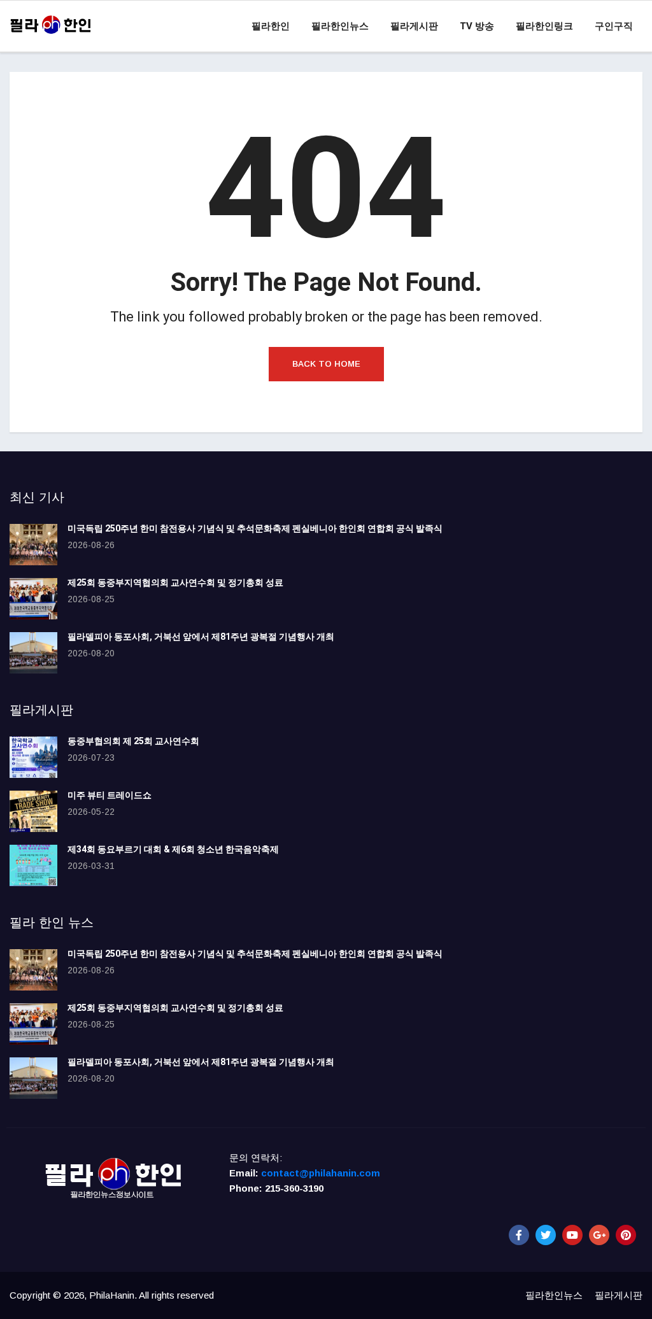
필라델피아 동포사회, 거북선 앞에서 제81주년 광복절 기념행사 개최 (200, 637)
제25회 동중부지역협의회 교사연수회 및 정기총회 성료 (175, 582)
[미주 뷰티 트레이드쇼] (33, 811)
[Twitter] (545, 1235)
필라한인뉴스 (340, 26)
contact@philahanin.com (320, 1172)
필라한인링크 (544, 26)
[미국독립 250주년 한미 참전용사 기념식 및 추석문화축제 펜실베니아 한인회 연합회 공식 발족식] (33, 544)
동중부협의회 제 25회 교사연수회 (133, 741)
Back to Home (326, 364)
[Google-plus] (599, 1235)
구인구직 (614, 26)
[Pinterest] (626, 1235)
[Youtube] (572, 1235)
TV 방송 (477, 26)
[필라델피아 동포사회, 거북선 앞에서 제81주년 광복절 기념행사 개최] (33, 653)
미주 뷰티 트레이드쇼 (109, 795)
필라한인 (271, 26)
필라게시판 (414, 26)
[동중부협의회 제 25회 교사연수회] (33, 757)
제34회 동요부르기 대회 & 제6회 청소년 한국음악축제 (173, 849)
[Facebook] (519, 1235)
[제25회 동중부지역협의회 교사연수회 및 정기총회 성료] (33, 598)
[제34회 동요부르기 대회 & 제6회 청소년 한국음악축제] (33, 865)
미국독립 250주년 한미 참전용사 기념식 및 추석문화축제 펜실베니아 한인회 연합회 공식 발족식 (255, 528)
